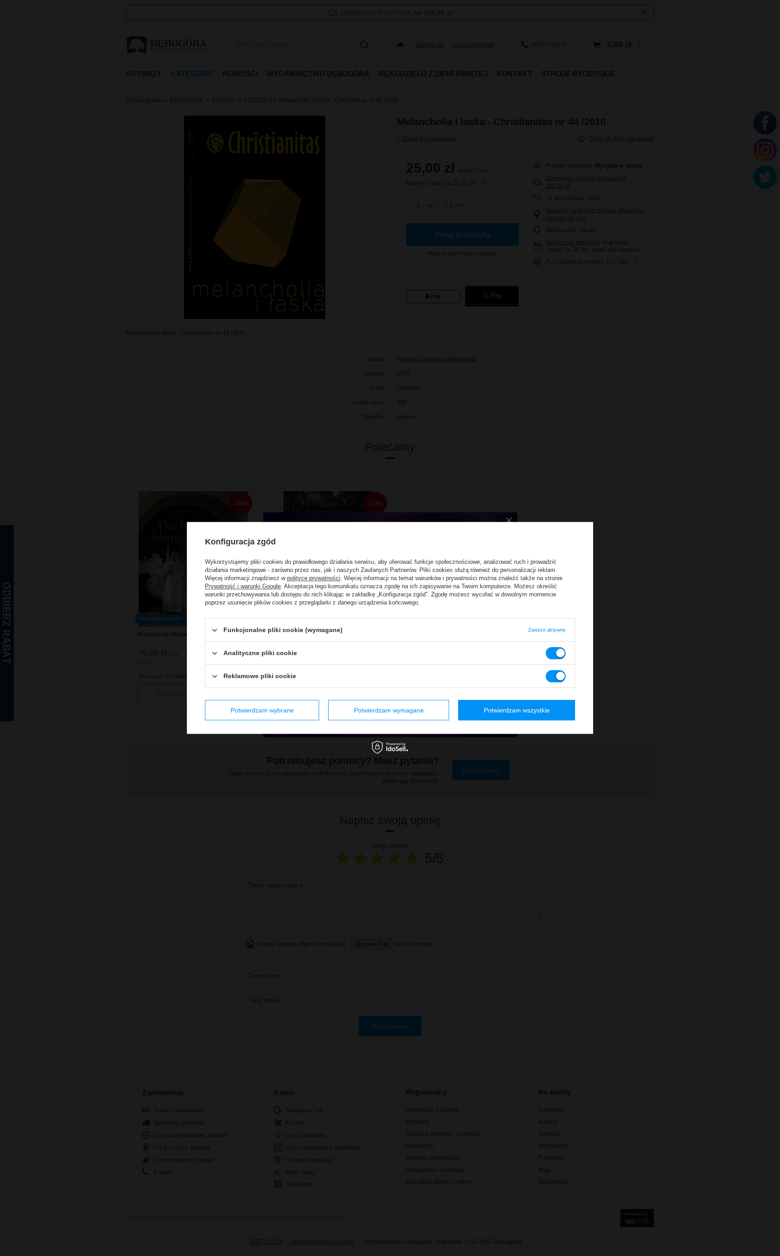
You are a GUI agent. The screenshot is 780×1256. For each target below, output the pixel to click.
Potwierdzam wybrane (262, 710)
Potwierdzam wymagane (389, 710)
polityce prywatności (313, 578)
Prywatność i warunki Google (243, 586)
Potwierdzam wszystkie (517, 710)
